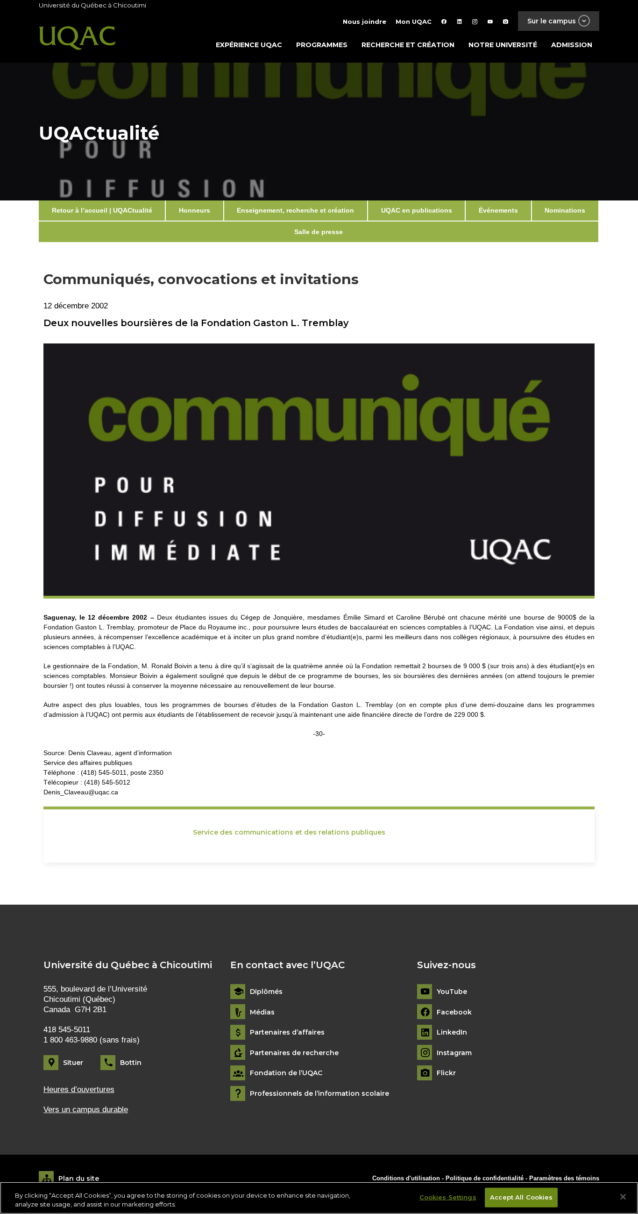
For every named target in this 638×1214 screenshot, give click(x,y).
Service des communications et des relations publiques (289, 832)
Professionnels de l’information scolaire (319, 1094)
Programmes (321, 45)
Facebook (454, 1012)
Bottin (131, 1062)
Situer (73, 1062)
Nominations (565, 210)
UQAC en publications (416, 210)
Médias (262, 1012)
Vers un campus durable (85, 1109)
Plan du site (78, 1178)
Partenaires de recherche (294, 1053)
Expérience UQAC (249, 45)
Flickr (446, 1073)
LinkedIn (452, 1032)
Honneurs (194, 210)
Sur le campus (551, 21)
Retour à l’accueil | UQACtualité (102, 210)
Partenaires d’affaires (287, 1032)
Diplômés (266, 992)
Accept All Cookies (521, 1197)
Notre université (502, 45)
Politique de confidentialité (485, 1178)
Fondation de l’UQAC (286, 1073)
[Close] (623, 1196)
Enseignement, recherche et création (295, 210)
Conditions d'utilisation (406, 1178)
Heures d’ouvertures (78, 1089)
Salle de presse (318, 232)
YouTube (452, 992)
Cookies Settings (447, 1197)
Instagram (454, 1053)
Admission (571, 45)
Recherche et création (408, 45)
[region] (319, 1198)
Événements (498, 210)
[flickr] (505, 21)
